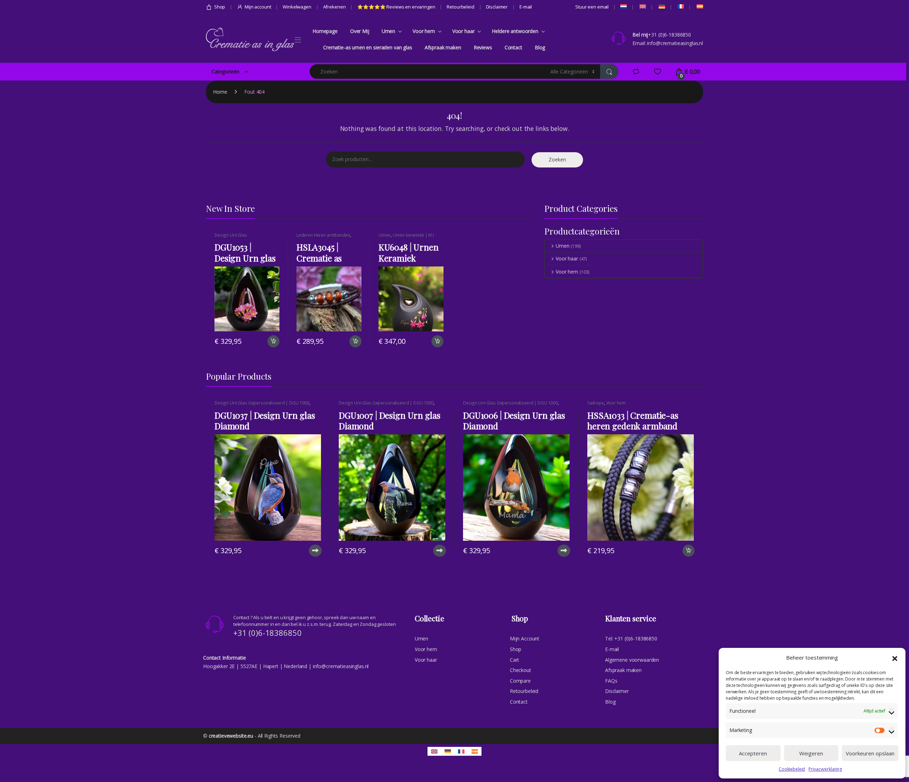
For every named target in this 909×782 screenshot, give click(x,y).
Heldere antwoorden (515, 31)
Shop (219, 7)
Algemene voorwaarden (632, 659)
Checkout (520, 670)
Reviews (483, 47)
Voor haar (463, 31)
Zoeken (557, 159)
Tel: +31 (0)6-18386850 (631, 638)
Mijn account (258, 7)
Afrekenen (334, 7)
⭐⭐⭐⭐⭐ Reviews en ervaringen (396, 7)
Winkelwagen (297, 7)
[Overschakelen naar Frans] (680, 6)
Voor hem (424, 31)
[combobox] (428, 71)
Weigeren (811, 753)
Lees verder (314, 551)
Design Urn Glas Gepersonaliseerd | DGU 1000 (245, 237)
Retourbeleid (460, 7)
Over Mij (359, 31)
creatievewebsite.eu (231, 735)
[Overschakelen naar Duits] (661, 6)
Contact (513, 47)
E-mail (525, 7)
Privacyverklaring (825, 769)
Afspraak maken (443, 47)
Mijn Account (524, 638)
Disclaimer (497, 7)
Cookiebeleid (792, 769)
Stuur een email (592, 7)
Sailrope (595, 403)
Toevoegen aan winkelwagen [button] (264, 341)
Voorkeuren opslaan (870, 753)
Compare (520, 680)
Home (220, 91)
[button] (894, 657)
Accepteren (753, 753)
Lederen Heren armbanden (323, 235)
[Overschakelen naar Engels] (642, 6)
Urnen (388, 31)
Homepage (325, 31)
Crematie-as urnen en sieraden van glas (367, 47)
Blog (540, 47)
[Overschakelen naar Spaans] (699, 6)
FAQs (611, 680)
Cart (514, 659)
